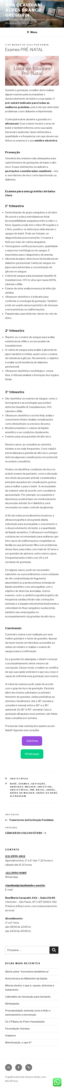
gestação (38, 784)
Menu (33, 32)
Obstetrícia (19, 778)
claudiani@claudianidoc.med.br (25, 885)
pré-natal (37, 790)
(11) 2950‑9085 (15, 872)
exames (24, 784)
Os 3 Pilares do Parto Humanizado (25, 1021)
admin (44, 45)
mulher (30, 787)
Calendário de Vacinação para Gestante (28, 996)
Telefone (32, 741)
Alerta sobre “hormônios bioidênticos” (27, 971)
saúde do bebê (47, 793)
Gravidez (16, 787)
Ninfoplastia (12, 1003)
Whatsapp (32, 754)
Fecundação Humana (17, 1028)
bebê (13, 784)
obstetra (44, 787)
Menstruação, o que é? (18, 1042)
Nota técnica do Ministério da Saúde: (26, 978)
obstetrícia (19, 790)
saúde (50, 790)
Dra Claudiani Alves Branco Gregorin (23, 10)
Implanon (10, 1035)
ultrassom (18, 796)
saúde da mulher (22, 793)
